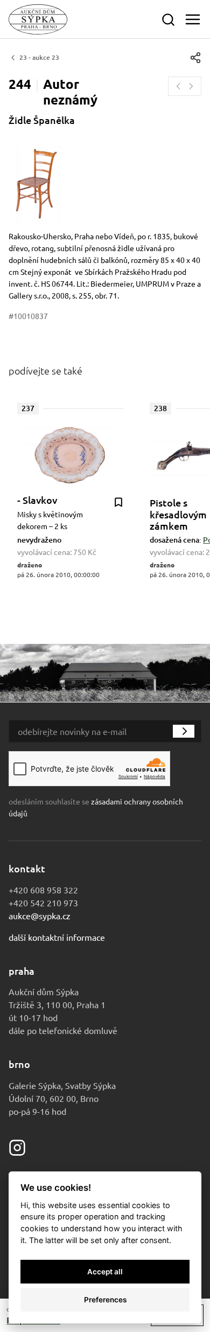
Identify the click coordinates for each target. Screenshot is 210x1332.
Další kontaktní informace (57, 937)
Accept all (105, 1271)
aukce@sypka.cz (40, 915)
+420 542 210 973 (43, 902)
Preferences (105, 1299)
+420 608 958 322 (43, 889)
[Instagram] (17, 1146)
